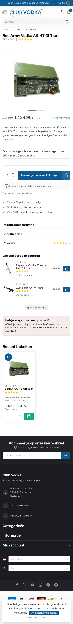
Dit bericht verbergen (44, 613)
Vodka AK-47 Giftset (25, 29)
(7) (34, 39)
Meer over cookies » (37, 617)
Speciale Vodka (36, 307)
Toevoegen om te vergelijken (17, 193)
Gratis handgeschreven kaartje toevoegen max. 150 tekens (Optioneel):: (34, 153)
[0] (69, 11)
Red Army (9, 39)
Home (6, 29)
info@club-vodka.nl (43, 327)
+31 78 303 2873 (19, 505)
